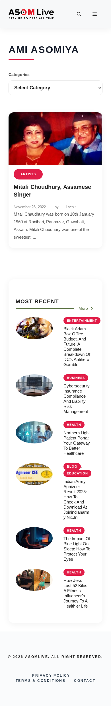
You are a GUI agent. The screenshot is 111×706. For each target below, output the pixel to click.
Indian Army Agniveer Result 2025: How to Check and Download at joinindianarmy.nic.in (76, 499)
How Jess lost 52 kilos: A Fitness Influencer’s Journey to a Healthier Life (76, 593)
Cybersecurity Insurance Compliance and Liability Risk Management (76, 398)
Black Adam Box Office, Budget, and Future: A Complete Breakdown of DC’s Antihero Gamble (76, 346)
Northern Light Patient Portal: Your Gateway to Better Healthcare (76, 443)
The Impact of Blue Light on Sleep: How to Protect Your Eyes (76, 549)
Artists (28, 174)
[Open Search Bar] (79, 14)
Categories (19, 74)
